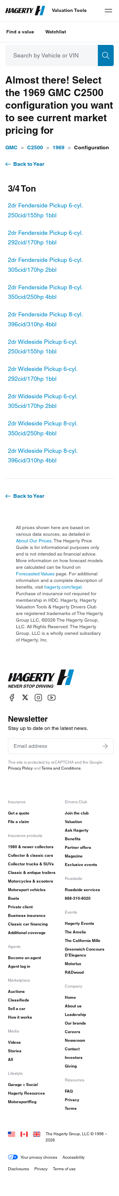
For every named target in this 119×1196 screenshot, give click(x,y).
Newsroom (75, 1040)
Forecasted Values (35, 573)
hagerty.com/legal (63, 587)
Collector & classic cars (30, 855)
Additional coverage (27, 932)
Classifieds (18, 1000)
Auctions (16, 991)
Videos (14, 1042)
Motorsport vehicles (27, 890)
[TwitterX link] (25, 697)
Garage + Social (23, 1084)
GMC (11, 147)
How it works (20, 1017)
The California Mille (82, 940)
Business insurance (27, 915)
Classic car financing (28, 924)
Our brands (75, 1023)
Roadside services (82, 890)
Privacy (72, 1100)
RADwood (74, 972)
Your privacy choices (38, 1157)
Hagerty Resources (26, 1093)
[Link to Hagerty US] (11, 1134)
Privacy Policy (20, 768)
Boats (13, 898)
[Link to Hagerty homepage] (41, 679)
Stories (14, 1051)
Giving (71, 1066)
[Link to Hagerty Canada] (24, 1134)
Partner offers (78, 847)
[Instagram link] (38, 697)
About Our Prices (34, 540)
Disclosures (18, 1169)
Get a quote (18, 813)
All (10, 1059)
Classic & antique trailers (32, 872)
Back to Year (28, 164)
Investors (74, 1057)
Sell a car (16, 1008)
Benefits (73, 839)
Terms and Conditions (61, 768)
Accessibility (73, 1157)
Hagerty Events (79, 923)
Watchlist (55, 31)
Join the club (77, 813)
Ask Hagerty (77, 830)
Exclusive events (81, 864)
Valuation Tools (69, 10)
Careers (72, 1032)
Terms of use (64, 1169)
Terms (71, 1108)
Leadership (75, 1014)
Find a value (20, 31)
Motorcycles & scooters (30, 881)
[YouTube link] (51, 697)
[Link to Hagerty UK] (36, 1134)
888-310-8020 (78, 898)
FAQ (69, 1091)
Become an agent (24, 958)
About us (73, 1006)
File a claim (18, 821)
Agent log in (19, 966)
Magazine (74, 856)
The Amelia (75, 932)
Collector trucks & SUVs (31, 864)
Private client (20, 907)
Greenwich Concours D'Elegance (84, 952)
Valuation (73, 821)
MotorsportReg (22, 1102)
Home (70, 997)
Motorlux (73, 963)
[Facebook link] (12, 697)
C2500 (35, 147)
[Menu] (108, 10)
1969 (58, 147)
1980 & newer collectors (31, 847)
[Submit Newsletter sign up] (105, 746)
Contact (72, 1049)
